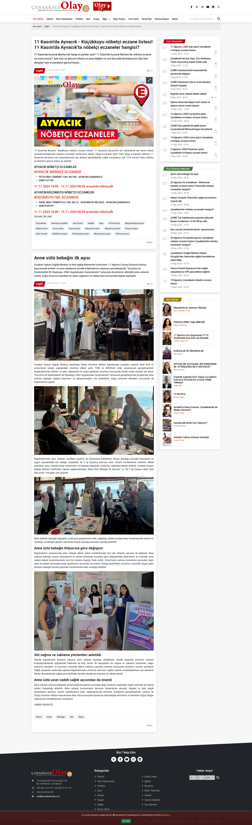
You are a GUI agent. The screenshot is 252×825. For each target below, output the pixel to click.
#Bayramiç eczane (112, 228)
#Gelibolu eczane (59, 234)
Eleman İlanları (162, 19)
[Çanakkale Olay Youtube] (126, 759)
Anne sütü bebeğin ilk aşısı (184, 174)
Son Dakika (38, 19)
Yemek (148, 795)
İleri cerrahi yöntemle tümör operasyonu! (192, 229)
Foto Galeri (133, 19)
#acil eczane (58, 228)
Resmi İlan (147, 19)
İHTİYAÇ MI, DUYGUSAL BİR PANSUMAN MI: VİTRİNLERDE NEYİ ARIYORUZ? (195, 367)
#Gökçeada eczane (80, 234)
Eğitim (148, 781)
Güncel (50, 19)
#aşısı (81, 717)
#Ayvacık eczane (92, 228)
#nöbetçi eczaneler (59, 223)
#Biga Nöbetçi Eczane (134, 223)
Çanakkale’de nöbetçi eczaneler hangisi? (192, 209)
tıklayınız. (166, 815)
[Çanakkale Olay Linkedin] (139, 759)
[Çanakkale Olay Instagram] (132, 759)
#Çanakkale (41, 223)
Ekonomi (149, 786)
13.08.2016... (180, 395)
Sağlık (46, 26)
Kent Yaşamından (64, 19)
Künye (175, 19)
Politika (79, 19)
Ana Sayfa (37, 26)
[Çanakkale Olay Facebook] (119, 759)
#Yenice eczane (122, 234)
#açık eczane (74, 228)
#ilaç (101, 223)
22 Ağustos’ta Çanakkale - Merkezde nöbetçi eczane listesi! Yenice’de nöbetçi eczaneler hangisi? (192, 186)
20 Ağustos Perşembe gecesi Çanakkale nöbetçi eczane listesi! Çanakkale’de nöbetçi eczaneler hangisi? (194, 241)
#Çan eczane (41, 234)
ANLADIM (126, 821)
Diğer (104, 19)
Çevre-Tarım (103, 809)
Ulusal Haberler (152, 800)
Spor (88, 19)
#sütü (49, 717)
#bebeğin (61, 717)
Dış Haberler (151, 804)
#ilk (71, 717)
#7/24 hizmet (114, 223)
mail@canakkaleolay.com (48, 796)
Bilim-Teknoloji (152, 790)
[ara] (218, 777)
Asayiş (96, 19)
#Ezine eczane (131, 228)
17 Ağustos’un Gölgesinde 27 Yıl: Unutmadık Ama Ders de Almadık (191, 338)
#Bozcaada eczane (102, 234)
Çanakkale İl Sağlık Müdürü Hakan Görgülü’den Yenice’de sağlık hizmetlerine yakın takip (192, 256)
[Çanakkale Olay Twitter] (113, 759)
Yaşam (100, 800)
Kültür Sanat (151, 776)
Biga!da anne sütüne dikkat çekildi (188, 93)
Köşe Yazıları (119, 19)
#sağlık (91, 223)
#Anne (39, 717)
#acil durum (78, 223)
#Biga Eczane (42, 228)
